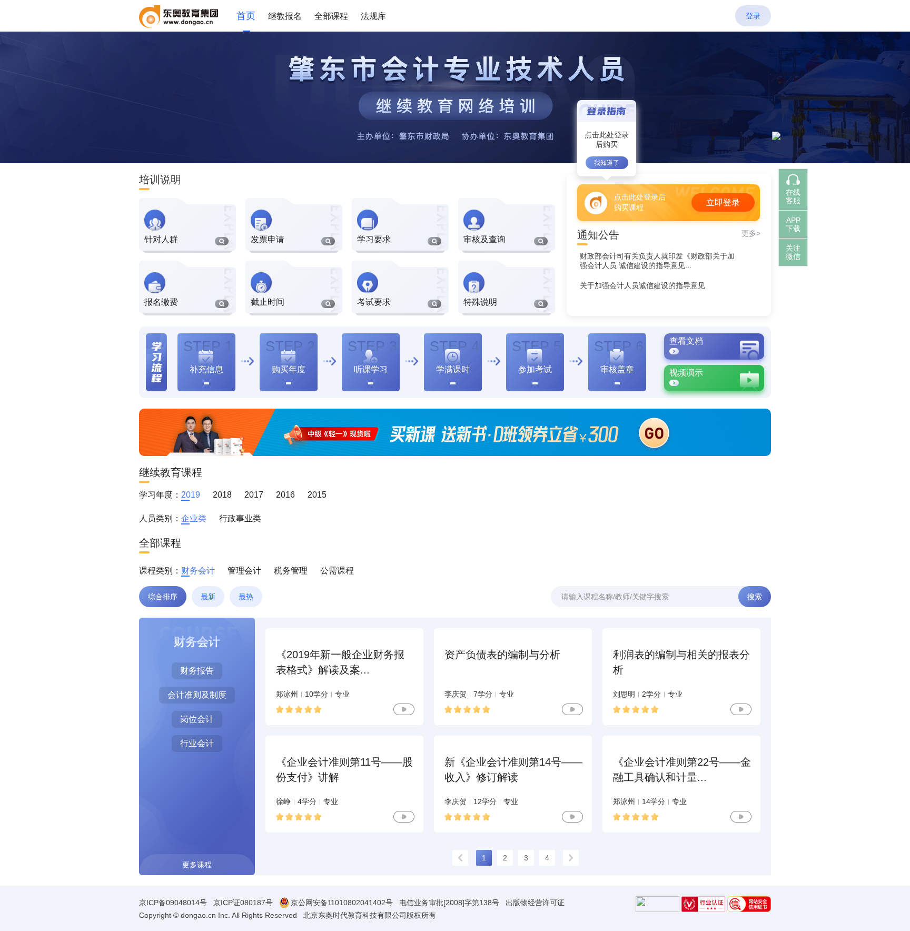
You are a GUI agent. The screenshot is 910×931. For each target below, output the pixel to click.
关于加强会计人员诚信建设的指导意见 (642, 285)
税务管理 (291, 570)
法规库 (373, 16)
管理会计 (244, 570)
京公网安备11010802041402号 (342, 902)
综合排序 (162, 596)
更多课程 (197, 864)
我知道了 (606, 162)
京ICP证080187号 (243, 902)
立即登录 (723, 202)
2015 (317, 494)
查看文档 (686, 340)
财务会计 (198, 570)
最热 (246, 596)
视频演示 (686, 372)
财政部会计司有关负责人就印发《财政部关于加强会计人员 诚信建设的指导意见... (657, 261)
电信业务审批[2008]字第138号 (449, 902)
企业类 (193, 518)
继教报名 (285, 16)
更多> (750, 233)
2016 (285, 494)
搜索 (754, 596)
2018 (222, 494)
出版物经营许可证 (535, 902)
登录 (753, 16)
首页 (245, 16)
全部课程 (331, 16)
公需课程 (337, 570)
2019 (190, 494)
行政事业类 (240, 518)
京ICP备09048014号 (173, 902)
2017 (253, 494)
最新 (208, 596)
